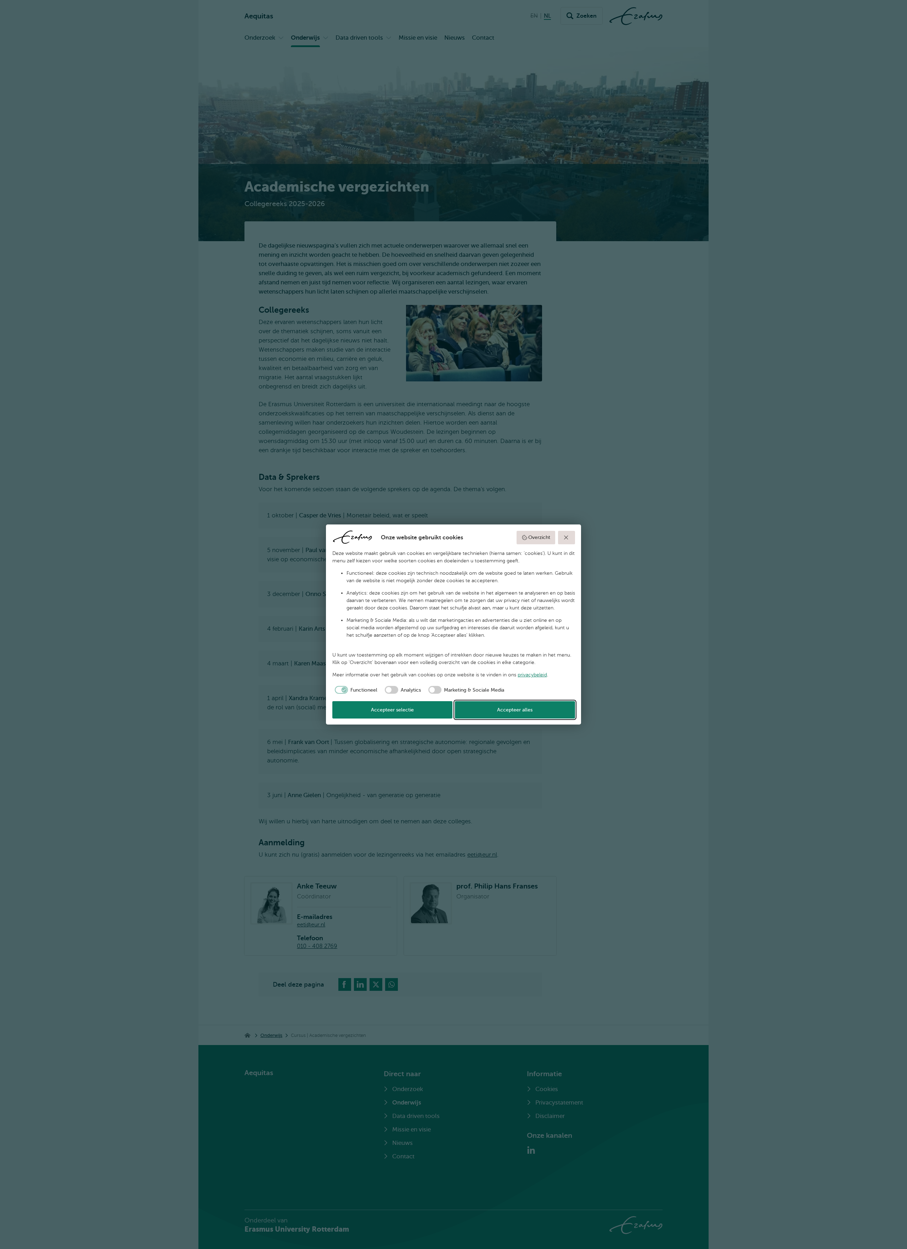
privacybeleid (532, 674)
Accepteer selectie (392, 710)
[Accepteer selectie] (566, 537)
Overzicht (539, 537)
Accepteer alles (515, 710)
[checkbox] (355, 690)
